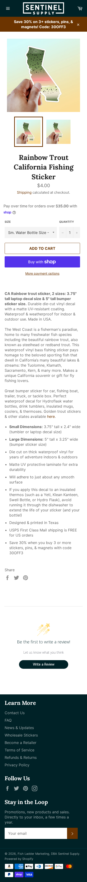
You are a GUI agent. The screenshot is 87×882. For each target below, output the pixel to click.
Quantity (66, 221)
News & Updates (19, 727)
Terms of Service (19, 750)
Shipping (24, 192)
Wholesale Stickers (21, 735)
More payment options (42, 273)
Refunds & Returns (21, 757)
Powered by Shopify (19, 859)
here (51, 416)
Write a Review (43, 664)
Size (8, 221)
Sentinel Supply (68, 853)
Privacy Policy (17, 765)
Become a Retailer (20, 742)
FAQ (8, 720)
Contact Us (15, 712)
